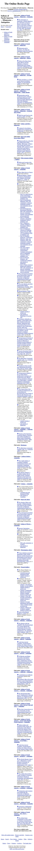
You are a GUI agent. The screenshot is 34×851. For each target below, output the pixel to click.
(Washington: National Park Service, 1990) (24, 436)
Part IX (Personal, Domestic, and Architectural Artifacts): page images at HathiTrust (26, 260)
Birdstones (24, 445)
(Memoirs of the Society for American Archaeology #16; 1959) (24, 476)
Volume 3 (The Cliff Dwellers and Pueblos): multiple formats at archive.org (26, 598)
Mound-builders (25, 567)
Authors (20, 839)
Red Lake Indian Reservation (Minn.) (22, 137)
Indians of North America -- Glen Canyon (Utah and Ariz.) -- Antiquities (23, 705)
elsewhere (8, 26)
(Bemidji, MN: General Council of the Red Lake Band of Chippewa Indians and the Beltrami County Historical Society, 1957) (25, 146)
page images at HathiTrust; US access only (25, 316)
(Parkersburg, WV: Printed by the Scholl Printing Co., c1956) (24, 177)
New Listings (13, 839)
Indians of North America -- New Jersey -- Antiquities (22, 814)
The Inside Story (27, 843)
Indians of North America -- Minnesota (8, 34)
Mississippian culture (26, 550)
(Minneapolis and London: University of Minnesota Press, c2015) (24, 64)
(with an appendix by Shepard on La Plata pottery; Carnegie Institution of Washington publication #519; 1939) (24, 378)
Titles (25, 839)
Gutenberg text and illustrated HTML (25, 493)
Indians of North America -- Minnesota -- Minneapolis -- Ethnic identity (22, 91)
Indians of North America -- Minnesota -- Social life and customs (23, 111)
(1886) (25, 291)
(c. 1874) (23, 612)
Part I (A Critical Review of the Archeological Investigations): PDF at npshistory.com (26, 196)
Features (14, 843)
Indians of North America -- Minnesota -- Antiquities (23, 16)
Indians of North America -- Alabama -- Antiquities (23, 619)
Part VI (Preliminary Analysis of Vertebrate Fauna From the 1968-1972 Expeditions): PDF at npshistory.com (26, 231)
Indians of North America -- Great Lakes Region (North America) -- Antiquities (22, 721)
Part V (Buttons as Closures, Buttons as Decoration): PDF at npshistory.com (25, 225)
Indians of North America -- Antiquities (8, 38)
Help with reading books (8, 835)
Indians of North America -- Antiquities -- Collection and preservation (23, 429)
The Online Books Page (17, 3)
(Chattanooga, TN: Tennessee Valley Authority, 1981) (25, 628)
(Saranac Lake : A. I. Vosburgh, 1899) (25, 360)
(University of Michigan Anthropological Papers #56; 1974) (24, 793)
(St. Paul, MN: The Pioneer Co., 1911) (24, 24)
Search (7, 839)
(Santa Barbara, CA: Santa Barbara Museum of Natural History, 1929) (25, 681)
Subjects (30, 839)
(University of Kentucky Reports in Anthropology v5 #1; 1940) (24, 762)
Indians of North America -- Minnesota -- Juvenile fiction (22, 75)
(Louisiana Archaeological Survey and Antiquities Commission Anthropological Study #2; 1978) (24, 464)
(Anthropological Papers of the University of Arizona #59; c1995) (24, 661)
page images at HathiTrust (24, 424)
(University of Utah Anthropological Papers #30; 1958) (25, 711)
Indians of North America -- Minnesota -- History (22, 57)
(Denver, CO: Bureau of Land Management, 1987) (25, 696)
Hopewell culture (25, 499)
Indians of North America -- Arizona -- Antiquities (22, 652)
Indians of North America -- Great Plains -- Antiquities (22, 741)
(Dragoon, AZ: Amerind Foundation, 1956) (25, 392)
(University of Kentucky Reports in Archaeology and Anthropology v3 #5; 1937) (25, 776)
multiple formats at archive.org (24, 312)
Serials (17, 840)
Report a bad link (19, 835)
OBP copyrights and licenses (17, 849)
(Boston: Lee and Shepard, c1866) (24, 82)
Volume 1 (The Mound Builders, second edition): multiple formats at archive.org (26, 587)
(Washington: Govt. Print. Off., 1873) (25, 352)
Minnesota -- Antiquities (7, 41)
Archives (19, 843)
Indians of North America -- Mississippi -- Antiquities (23, 803)
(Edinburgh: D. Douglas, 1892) (25, 285)
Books (4, 843)
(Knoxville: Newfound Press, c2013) (25, 557)
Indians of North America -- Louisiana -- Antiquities (23, 787)
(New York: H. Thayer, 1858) (24, 367)
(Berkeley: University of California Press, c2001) (24, 100)
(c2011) (25, 644)
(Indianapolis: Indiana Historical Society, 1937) (25, 326)
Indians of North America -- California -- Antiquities (23, 671)
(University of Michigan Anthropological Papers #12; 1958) (25, 277)
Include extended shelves (20, 9)
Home (2, 839)
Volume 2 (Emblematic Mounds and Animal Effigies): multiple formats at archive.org (26, 592)
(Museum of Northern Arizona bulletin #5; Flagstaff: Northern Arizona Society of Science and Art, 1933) (25, 342)
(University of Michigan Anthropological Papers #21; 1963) (24, 506)
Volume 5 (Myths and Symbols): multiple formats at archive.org (25, 609)
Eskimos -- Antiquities (27, 484)
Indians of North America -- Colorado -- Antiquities (23, 690)
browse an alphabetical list (13, 10)
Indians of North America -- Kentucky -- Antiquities (23, 755)
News (8, 843)
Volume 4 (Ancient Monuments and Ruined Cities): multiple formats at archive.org (26, 604)
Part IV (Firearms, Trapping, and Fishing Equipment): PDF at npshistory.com (25, 219)
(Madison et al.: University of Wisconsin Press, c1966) (24, 729)
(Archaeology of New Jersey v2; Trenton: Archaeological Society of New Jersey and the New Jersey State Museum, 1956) (24, 821)
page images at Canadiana (24, 496)
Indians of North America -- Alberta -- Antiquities (22, 638)
